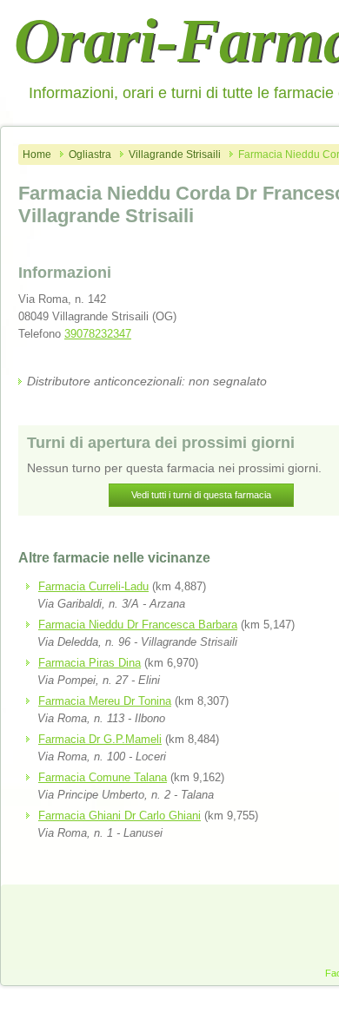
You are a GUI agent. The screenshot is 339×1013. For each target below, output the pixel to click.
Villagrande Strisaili (175, 154)
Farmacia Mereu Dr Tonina (104, 700)
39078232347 (97, 333)
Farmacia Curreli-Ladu (93, 586)
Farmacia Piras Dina (89, 662)
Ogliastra (90, 154)
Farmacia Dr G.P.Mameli (100, 739)
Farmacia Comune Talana (102, 777)
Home (37, 154)
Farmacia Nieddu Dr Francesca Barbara (137, 624)
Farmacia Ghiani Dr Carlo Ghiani (119, 815)
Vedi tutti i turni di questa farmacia (201, 495)
